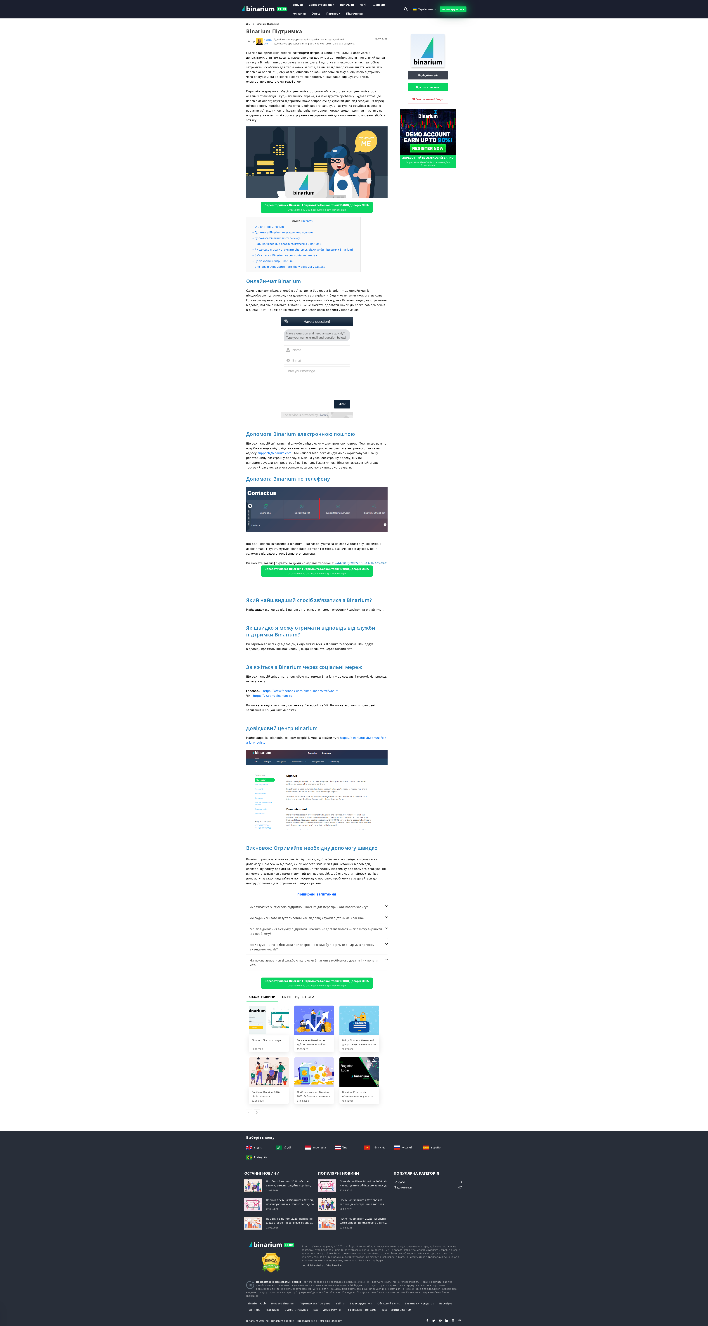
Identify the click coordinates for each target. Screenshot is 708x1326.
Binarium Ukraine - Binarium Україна (270, 1320)
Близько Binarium (282, 1303)
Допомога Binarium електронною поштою (284, 232)
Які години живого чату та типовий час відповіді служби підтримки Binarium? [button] (307, 918)
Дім (248, 23)
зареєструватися (321, 4)
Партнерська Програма (315, 1303)
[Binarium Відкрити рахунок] (269, 1020)
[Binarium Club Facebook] (425, 1321)
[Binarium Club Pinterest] (457, 1321)
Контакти (299, 13)
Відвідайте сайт (427, 75)
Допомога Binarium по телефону (277, 238)
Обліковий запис (388, 1303)
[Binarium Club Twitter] (432, 1321)
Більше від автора (298, 997)
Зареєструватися (361, 1303)
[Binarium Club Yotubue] (438, 1321)
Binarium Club (256, 1303)
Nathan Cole (268, 41)
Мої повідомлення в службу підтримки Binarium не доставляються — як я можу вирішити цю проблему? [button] (316, 931)
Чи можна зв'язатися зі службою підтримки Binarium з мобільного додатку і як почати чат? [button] (314, 962)
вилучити (347, 4)
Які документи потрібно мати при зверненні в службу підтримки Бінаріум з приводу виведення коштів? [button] (312, 947)
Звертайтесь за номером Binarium (319, 1320)
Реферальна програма (361, 1309)
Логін (363, 4)
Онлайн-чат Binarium (269, 226)
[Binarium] (428, 66)
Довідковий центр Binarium (274, 261)
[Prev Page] (249, 1112)
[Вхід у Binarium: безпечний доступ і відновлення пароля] (359, 1020)
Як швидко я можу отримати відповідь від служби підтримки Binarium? (304, 249)
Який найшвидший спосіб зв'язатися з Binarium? (288, 244)
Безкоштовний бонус (429, 99)
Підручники (354, 13)
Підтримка (273, 1309)
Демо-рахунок (332, 1309)
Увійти (340, 1303)
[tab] (317, 907)
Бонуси (297, 4)
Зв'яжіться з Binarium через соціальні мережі (286, 255)
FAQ (315, 1309)
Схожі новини (262, 997)
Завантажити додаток (419, 1303)
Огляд (316, 13)
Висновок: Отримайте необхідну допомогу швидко (290, 266)
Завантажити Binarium (397, 1309)
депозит (379, 4)
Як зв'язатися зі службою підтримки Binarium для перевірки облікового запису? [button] (309, 907)
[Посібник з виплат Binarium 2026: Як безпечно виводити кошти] (314, 1072)
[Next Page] (257, 1112)
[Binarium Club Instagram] (451, 1321)
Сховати (307, 221)
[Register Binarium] (428, 131)
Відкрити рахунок (428, 87)
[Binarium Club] (271, 1248)
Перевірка (446, 1303)
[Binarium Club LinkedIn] (445, 1321)
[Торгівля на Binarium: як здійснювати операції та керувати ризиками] (314, 1020)
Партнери (333, 13)
